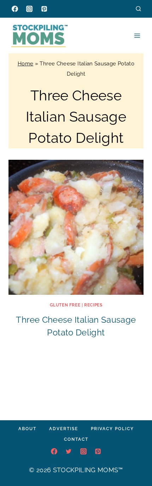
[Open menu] (137, 35)
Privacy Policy (112, 428)
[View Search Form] (138, 9)
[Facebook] (14, 8)
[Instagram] (29, 8)
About (27, 428)
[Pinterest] (44, 8)
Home (25, 63)
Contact (76, 439)
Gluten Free (65, 305)
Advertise (63, 428)
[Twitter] (68, 451)
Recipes (93, 305)
